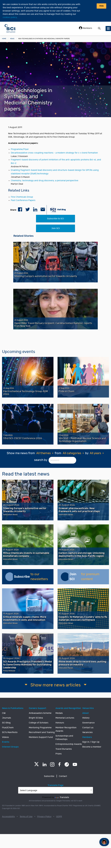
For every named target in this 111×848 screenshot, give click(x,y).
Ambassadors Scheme (40, 713)
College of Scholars (38, 723)
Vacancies (87, 732)
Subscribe (49, 776)
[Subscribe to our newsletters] (9, 576)
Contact (63, 776)
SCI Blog (6, 723)
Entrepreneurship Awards (69, 744)
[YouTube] (75, 764)
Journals (6, 718)
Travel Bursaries (64, 749)
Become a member (91, 747)
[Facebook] (59, 764)
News (12, 38)
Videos (5, 737)
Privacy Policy (44, 816)
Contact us (87, 728)
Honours (60, 723)
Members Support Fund (41, 737)
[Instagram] (52, 764)
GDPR (59, 816)
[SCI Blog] (67, 764)
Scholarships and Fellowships (64, 737)
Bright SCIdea (36, 718)
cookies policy (10, 17)
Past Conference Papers (23, 200)
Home (4, 38)
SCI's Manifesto (9, 732)
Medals (59, 713)
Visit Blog (61, 209)
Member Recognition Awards (66, 729)
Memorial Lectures (65, 718)
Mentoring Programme (40, 728)
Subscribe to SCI (55, 219)
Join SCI (55, 228)
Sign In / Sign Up (90, 742)
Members (87, 28)
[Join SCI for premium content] (65, 576)
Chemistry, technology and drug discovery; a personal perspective (44, 180)
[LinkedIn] (44, 764)
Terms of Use (26, 816)
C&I (4, 713)
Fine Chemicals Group (22, 197)
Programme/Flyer (20, 149)
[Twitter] (36, 765)
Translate (64, 797)
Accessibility (8, 816)
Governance (88, 723)
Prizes (59, 754)
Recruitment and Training (42, 732)
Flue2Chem (8, 728)
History (85, 718)
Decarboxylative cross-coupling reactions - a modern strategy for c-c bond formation (54, 153)
